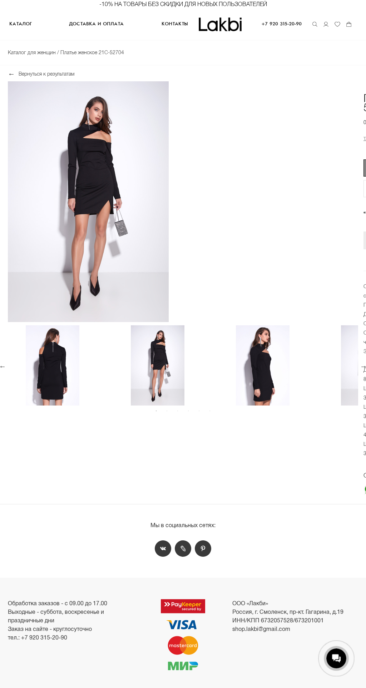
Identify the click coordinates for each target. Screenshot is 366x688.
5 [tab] (199, 410)
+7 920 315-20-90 (282, 24)
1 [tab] (156, 410)
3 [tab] (177, 410)
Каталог (20, 24)
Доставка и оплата (96, 24)
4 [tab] (188, 410)
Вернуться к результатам (46, 73)
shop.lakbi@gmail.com (261, 629)
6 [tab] (209, 410)
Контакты (175, 24)
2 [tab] (166, 410)
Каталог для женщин (32, 52)
